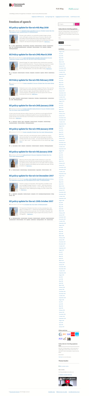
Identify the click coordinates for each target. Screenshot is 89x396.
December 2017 (62, 241)
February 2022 (62, 138)
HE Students (43, 30)
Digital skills (24, 30)
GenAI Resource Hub (75, 16)
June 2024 (61, 80)
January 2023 (61, 115)
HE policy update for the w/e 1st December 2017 (31, 176)
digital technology (19, 45)
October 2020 (62, 171)
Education (28, 30)
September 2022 (62, 123)
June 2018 (61, 229)
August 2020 (61, 175)
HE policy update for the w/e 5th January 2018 (30, 152)
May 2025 (61, 57)
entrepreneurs (28, 145)
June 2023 (61, 105)
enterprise (23, 145)
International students (43, 98)
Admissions (15, 121)
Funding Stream (14, 180)
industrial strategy (47, 121)
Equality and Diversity (44, 57)
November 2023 (62, 95)
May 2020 (61, 181)
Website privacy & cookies (61, 391)
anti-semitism (15, 145)
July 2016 (61, 277)
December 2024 (62, 68)
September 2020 (62, 173)
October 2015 (62, 295)
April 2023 (61, 109)
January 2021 (61, 165)
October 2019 (62, 196)
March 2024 (61, 86)
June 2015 (61, 304)
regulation (28, 219)
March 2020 (61, 186)
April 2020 (61, 184)
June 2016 (61, 279)
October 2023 (62, 97)
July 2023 (61, 103)
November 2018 (62, 219)
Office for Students (36, 47)
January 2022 (61, 140)
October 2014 (62, 316)
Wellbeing (49, 47)
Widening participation (13, 48)
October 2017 (62, 246)
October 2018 (62, 221)
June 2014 (61, 322)
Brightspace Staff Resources (38, 16)
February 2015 (62, 310)
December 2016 (62, 266)
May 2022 (61, 132)
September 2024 (62, 74)
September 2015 (62, 297)
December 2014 (62, 314)
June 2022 (61, 130)
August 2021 (61, 150)
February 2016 (62, 287)
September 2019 (62, 198)
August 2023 (61, 101)
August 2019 (61, 200)
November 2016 (62, 268)
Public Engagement (29, 180)
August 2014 (61, 320)
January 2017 (61, 264)
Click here (60, 45)
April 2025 (61, 59)
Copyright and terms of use (74, 391)
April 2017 (61, 258)
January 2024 (61, 90)
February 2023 (62, 113)
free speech (32, 45)
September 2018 (62, 223)
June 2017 (61, 254)
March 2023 (61, 111)
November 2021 (62, 144)
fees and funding (26, 45)
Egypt (23, 121)
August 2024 (61, 76)
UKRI (10, 74)
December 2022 (62, 117)
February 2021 (62, 163)
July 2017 (61, 252)
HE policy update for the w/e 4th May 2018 (28, 27)
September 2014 (62, 318)
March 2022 (61, 136)
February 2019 (62, 212)
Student (48, 83)
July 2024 (61, 78)
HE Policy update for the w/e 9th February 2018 (31, 80)
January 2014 (61, 326)
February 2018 (62, 237)
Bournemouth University (17, 5)
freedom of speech (38, 45)
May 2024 (61, 82)
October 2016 (62, 270)
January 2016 (61, 289)
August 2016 (61, 275)
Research (15, 110)
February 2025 (62, 64)
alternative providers (16, 218)
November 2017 (62, 243)
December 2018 (62, 217)
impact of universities (50, 218)
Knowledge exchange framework (20, 47)
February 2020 (62, 188)
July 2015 (61, 301)
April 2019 (61, 208)
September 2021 (62, 148)
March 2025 (61, 61)
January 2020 (62, 190)
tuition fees (42, 145)
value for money (50, 219)
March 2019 (61, 210)
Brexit (14, 45)
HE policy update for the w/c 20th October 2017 (31, 201)
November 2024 (62, 70)
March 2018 (61, 235)
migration (42, 72)
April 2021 (61, 159)
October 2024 (62, 72)
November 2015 (62, 293)
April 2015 (61, 308)
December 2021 (62, 142)
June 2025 (61, 55)
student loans (33, 219)
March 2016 (61, 285)
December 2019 (62, 192)
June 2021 (61, 155)
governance (43, 218)
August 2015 (61, 299)
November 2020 (62, 169)
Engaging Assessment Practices (62, 16)
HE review (44, 45)
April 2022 (61, 134)
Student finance (51, 72)
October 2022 (62, 121)
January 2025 (61, 66)
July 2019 (61, 202)
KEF (12, 47)
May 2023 (61, 107)
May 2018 (61, 231)
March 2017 (61, 260)
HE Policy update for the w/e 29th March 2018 (30, 54)
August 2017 (61, 250)
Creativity (24, 57)
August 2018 (61, 225)
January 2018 (61, 239)
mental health (29, 47)
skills (14, 195)
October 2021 (62, 146)
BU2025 (19, 121)
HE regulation (40, 121)
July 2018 (61, 227)
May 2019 (61, 206)
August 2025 (61, 51)
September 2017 (62, 248)
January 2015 (61, 312)
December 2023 (62, 92)
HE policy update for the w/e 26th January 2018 (31, 105)
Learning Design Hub (49, 16)
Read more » (47, 41)
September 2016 (62, 272)
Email (59, 37)
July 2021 (61, 152)
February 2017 (62, 262)
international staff (12, 219)
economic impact (24, 218)
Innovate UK (37, 72)
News (51, 30)
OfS (41, 47)
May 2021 (61, 157)
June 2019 (61, 204)
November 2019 (62, 194)
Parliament (44, 47)
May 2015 (61, 306)
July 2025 (61, 53)
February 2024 (62, 88)
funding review (31, 98)
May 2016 (61, 281)
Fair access (39, 30)
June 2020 (61, 179)
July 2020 (61, 177)
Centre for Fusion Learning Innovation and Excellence (68, 10)
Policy (53, 30)
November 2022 (62, 119)
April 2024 (61, 84)
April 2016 (61, 283)
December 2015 (62, 291)
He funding (37, 98)
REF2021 (46, 72)
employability (32, 30)
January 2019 (61, 215)
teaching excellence (40, 219)
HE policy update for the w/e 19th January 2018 (31, 129)
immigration (32, 72)
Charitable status (51, 391)
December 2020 (62, 167)
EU (35, 30)
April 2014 (61, 324)
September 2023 (62, 99)
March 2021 (61, 161)
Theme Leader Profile (66, 374)
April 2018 (61, 233)
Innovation (47, 30)
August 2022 (61, 126)
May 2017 (61, 256)
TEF (40, 180)
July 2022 (61, 128)
